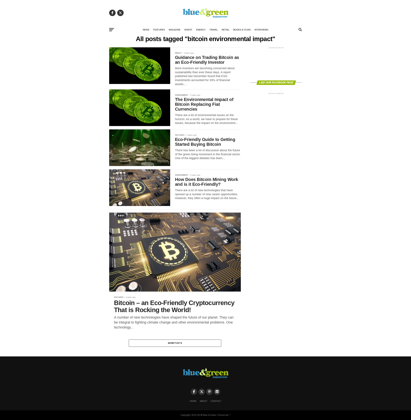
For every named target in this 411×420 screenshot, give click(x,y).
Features (159, 29)
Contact (216, 401)
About (203, 401)
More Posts (175, 343)
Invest (188, 29)
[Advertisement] (276, 63)
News (146, 29)
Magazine (174, 29)
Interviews (261, 29)
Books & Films (242, 29)
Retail (225, 29)
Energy (201, 29)
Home (193, 401)
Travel (213, 29)
